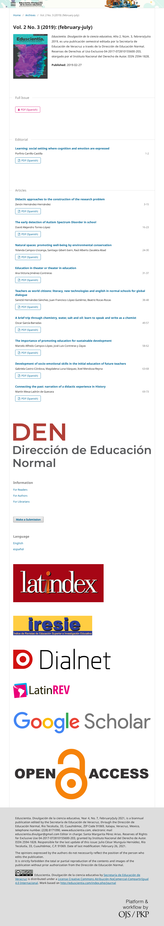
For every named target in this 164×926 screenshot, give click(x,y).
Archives (30, 15)
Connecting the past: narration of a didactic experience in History (60, 386)
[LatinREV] (41, 697)
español (18, 549)
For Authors (20, 495)
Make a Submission (28, 519)
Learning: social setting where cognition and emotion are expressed (62, 148)
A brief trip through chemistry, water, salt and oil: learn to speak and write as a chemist (75, 318)
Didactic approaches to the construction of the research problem (60, 199)
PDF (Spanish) (26, 109)
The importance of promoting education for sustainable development (63, 341)
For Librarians (21, 501)
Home (17, 15)
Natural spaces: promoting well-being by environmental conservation (63, 245)
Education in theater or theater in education (45, 268)
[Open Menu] (13, 4)
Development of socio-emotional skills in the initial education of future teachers (70, 363)
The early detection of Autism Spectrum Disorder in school (55, 222)
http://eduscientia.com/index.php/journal (88, 883)
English (18, 543)
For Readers (20, 489)
